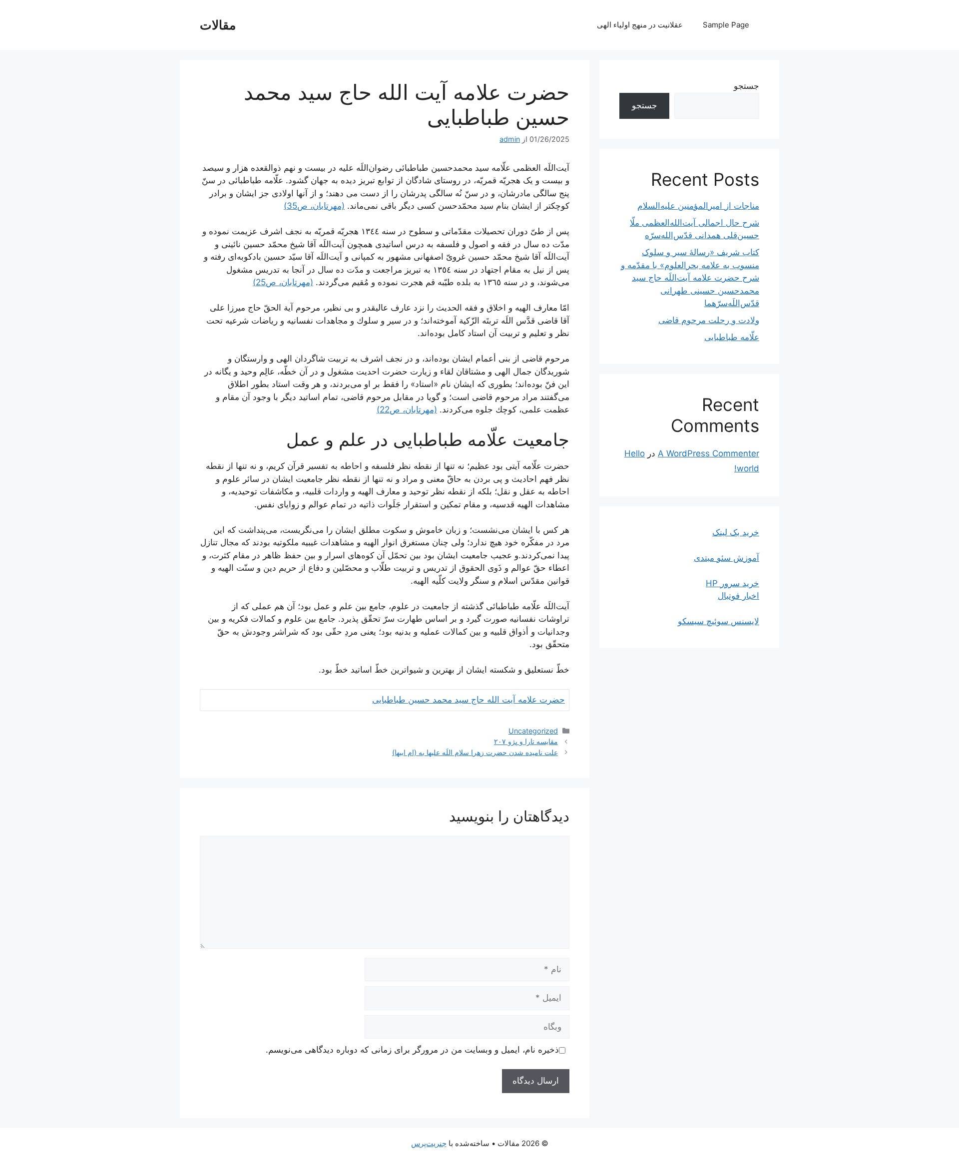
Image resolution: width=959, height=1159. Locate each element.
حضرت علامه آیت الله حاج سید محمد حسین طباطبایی (468, 700)
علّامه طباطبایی (731, 337)
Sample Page (726, 24)
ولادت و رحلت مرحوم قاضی (708, 320)
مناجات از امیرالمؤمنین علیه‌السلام (698, 206)
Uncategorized (533, 731)
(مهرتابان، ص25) (283, 282)
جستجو (746, 86)
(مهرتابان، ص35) (314, 206)
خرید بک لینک (735, 532)
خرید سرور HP (732, 583)
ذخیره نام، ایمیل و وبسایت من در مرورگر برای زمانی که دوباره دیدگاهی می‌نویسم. (412, 1050)
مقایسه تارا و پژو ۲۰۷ (526, 741)
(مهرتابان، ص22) (407, 409)
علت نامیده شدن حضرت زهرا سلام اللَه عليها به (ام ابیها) (475, 752)
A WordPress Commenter (708, 453)
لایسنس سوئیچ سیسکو (718, 621)
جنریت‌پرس (429, 1143)
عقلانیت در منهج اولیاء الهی (640, 24)
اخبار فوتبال (738, 596)
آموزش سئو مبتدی (726, 558)
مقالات (218, 24)
